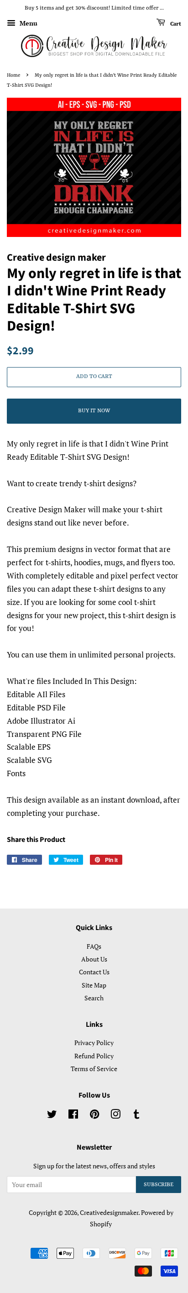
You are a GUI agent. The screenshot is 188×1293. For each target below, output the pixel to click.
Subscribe (158, 1185)
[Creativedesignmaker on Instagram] (115, 1115)
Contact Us (94, 971)
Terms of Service (94, 1068)
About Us (94, 959)
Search (94, 997)
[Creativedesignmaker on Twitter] (52, 1115)
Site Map (94, 985)
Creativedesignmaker (109, 1212)
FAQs (94, 946)
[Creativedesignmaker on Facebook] (73, 1115)
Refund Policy (94, 1055)
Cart (175, 24)
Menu (27, 23)
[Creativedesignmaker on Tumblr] (136, 1115)
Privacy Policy (94, 1042)
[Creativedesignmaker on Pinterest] (94, 1115)
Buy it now (94, 411)
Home (13, 75)
